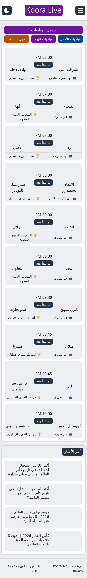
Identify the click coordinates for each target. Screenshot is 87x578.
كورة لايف (77, 566)
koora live (60, 566)
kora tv (78, 571)
